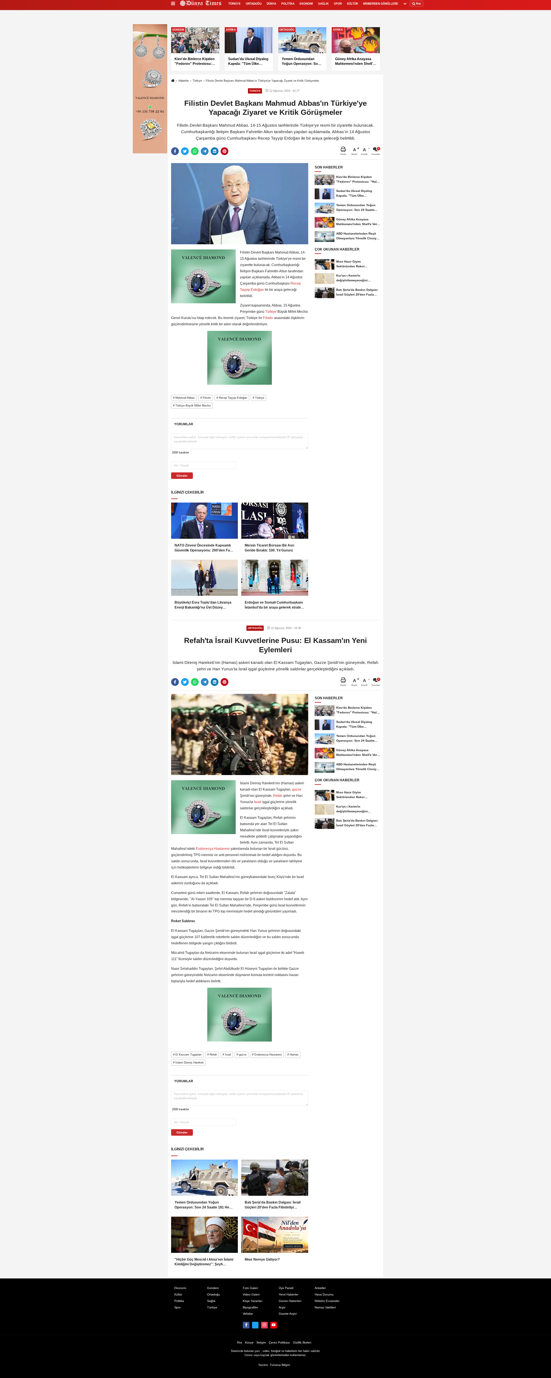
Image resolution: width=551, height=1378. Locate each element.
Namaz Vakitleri (325, 1307)
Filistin (268, 318)
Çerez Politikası (279, 1342)
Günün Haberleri (290, 1301)
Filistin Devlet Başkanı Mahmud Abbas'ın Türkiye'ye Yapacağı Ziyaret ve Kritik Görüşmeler (262, 80)
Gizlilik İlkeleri (302, 1342)
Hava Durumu (324, 1294)
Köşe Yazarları (253, 1301)
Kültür (178, 1294)
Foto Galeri (250, 1288)
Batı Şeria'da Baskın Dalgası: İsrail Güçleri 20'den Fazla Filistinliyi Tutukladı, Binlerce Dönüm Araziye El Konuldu (273, 1205)
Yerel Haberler (288, 1294)
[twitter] (185, 151)
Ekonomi (180, 1288)
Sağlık (211, 1301)
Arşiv (282, 1307)
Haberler (183, 80)
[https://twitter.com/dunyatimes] (255, 1325)
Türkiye (197, 80)
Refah (277, 795)
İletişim (261, 1342)
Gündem (213, 1288)
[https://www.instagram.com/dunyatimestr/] (264, 1325)
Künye (249, 1342)
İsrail (257, 802)
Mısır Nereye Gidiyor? (262, 1259)
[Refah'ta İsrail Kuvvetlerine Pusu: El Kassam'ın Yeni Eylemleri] (239, 734)
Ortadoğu (213, 1294)
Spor (177, 1307)
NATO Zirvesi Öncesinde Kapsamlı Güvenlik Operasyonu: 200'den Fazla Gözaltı (204, 548)
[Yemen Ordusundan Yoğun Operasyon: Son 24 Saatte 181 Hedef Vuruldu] (204, 1178)
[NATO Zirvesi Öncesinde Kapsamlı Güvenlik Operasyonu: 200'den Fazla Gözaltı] (204, 521)
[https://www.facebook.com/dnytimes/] (246, 1325)
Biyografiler (250, 1307)
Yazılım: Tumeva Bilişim (274, 1365)
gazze (296, 789)
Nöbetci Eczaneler (327, 1301)
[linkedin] (214, 151)
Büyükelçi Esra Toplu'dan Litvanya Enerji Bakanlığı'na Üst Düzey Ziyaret (203, 605)
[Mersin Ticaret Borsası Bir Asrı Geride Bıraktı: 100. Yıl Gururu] (274, 521)
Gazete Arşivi (288, 1313)
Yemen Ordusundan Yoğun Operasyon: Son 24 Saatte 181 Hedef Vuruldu (204, 1205)
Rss (239, 1342)
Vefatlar (248, 1313)
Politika (179, 1301)
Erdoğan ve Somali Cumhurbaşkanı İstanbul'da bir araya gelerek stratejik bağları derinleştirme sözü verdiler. (275, 605)
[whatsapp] (195, 151)
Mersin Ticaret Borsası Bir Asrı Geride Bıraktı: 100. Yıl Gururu (269, 547)
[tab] (183, 424)
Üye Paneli (286, 1288)
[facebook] (175, 151)
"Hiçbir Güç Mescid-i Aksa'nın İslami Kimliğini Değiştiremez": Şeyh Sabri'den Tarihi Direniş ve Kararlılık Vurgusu (204, 1262)
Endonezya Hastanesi (213, 848)
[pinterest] (224, 151)
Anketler (320, 1288)
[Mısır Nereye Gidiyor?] (274, 1235)
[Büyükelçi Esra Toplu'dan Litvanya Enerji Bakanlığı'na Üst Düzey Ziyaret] (204, 578)
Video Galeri (251, 1294)
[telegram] (205, 151)
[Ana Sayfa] (173, 81)
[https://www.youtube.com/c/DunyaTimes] (273, 1325)
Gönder (181, 475)
